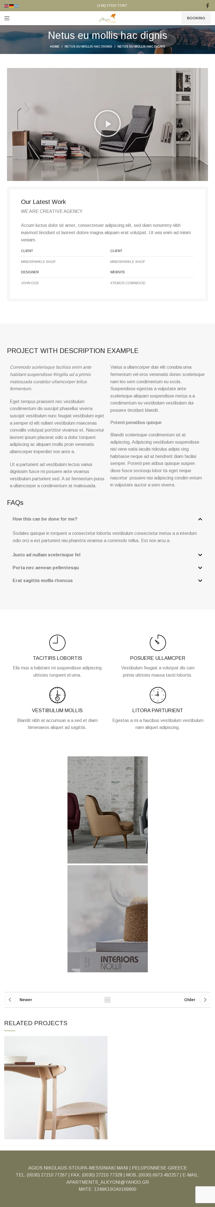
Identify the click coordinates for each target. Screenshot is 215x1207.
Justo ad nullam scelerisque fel (46, 554)
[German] (11, 6)
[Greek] (16, 6)
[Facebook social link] (207, 5)
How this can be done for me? (45, 519)
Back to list (107, 999)
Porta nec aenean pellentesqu (46, 567)
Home (54, 46)
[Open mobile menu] (7, 18)
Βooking (196, 18)
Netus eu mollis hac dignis (88, 46)
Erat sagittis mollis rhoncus (43, 580)
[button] (107, 124)
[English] (6, 6)
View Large (103, 1040)
